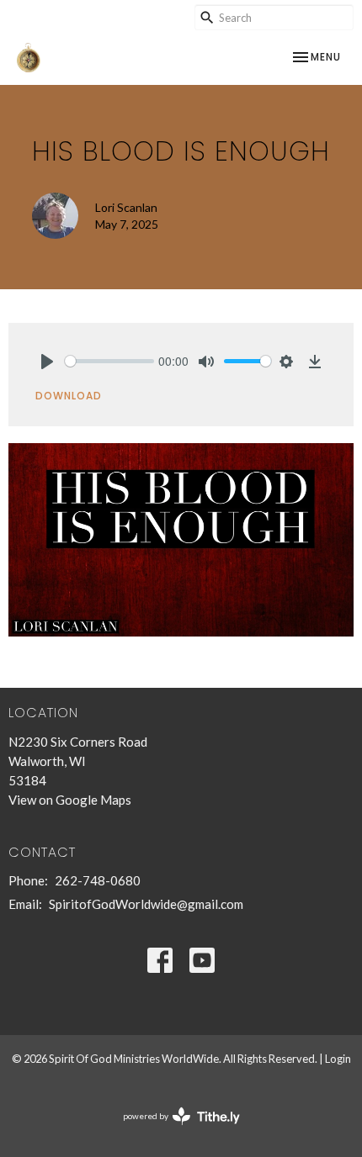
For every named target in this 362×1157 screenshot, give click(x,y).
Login (338, 1058)
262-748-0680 (98, 880)
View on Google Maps (69, 799)
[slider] (109, 361)
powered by (173, 1130)
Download (68, 395)
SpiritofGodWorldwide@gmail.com (146, 903)
